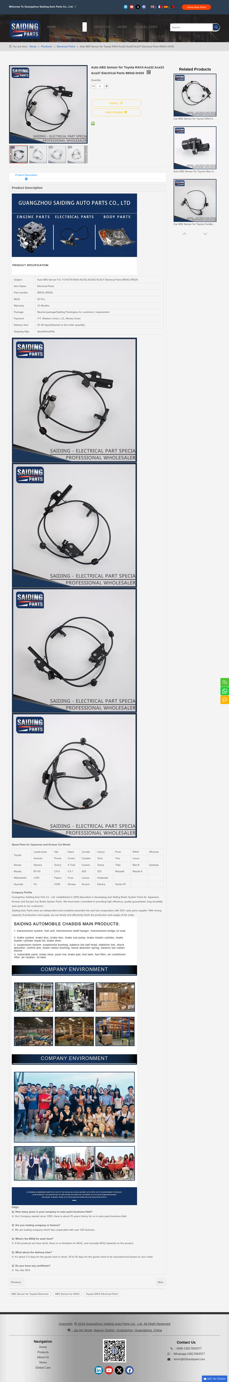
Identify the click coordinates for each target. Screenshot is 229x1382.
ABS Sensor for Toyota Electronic (30, 1293)
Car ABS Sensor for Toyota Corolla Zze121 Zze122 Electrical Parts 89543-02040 (195, 171)
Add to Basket (114, 112)
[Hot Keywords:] (216, 27)
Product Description (26, 175)
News (43, 1362)
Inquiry (114, 103)
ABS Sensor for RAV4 (67, 1293)
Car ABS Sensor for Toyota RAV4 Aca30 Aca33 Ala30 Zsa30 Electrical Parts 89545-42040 (195, 224)
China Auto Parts (196, 7)
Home (43, 1347)
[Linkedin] (125, 6)
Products (43, 1352)
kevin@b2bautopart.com (189, 1359)
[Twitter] (138, 6)
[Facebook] (144, 6)
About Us (43, 1357)
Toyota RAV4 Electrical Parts (102, 1293)
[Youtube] (132, 6)
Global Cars (43, 1367)
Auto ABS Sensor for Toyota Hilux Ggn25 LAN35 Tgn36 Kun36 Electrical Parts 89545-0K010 (195, 118)
